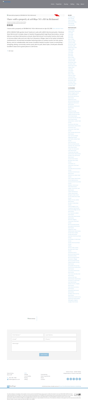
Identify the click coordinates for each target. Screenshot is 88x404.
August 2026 (71, 31)
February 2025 (71, 59)
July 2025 (70, 51)
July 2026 (70, 32)
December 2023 (72, 79)
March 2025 (71, 57)
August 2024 (71, 67)
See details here (58, 28)
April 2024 (70, 72)
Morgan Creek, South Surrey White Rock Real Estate (74, 196)
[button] (68, 379)
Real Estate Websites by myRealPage (73, 386)
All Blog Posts (71, 17)
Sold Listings (71, 23)
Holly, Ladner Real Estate (74, 178)
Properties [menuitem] (58, 4)
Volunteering (71, 25)
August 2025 (71, 49)
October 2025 (71, 46)
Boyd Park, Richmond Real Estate (18, 23)
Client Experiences (45, 376)
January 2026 (71, 42)
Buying (69, 109)
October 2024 (71, 64)
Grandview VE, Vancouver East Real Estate (73, 165)
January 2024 (71, 77)
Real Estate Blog (72, 22)
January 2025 (71, 60)
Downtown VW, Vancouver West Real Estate (73, 129)
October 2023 (71, 82)
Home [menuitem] (52, 4)
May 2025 (70, 54)
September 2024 (72, 65)
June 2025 (70, 52)
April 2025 (70, 55)
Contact (43, 379)
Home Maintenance (73, 180)
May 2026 (70, 36)
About (42, 377)
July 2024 (70, 69)
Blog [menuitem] (78, 4)
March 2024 (71, 74)
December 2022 (72, 84)
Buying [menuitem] (66, 4)
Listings (26, 374)
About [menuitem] (82, 4)
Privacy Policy (62, 386)
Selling (69, 246)
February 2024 (72, 75)
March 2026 (71, 39)
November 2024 (72, 62)
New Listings (71, 18)
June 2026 (70, 34)
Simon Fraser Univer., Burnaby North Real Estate (73, 249)
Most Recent (71, 29)
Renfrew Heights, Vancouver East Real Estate (73, 221)
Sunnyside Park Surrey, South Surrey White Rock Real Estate (74, 267)
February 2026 (71, 41)
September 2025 (72, 47)
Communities (27, 376)
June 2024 (70, 70)
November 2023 (72, 80)
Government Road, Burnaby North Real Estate (73, 160)
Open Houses (71, 20)
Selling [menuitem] (72, 4)
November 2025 (72, 44)
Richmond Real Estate (73, 224)
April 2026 (70, 37)
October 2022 (71, 85)
